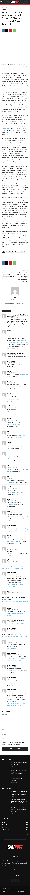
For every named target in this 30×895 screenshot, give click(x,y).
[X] (6, 30)
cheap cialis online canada (15, 353)
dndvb (9, 608)
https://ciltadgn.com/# (13, 517)
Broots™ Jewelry (14, 86)
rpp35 (9, 393)
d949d (9, 511)
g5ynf (9, 560)
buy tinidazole (24, 374)
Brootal (7, 128)
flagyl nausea (11, 361)
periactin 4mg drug (12, 387)
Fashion (4, 253)
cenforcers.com (11, 504)
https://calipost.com (15, 299)
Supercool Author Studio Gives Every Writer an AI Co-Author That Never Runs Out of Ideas (19, 772)
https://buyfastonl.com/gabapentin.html (13, 568)
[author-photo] (15, 295)
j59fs (8, 499)
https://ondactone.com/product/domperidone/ (15, 636)
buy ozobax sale (11, 648)
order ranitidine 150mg (21, 529)
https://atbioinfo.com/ (13, 412)
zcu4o (9, 547)
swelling (9, 448)
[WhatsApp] (14, 30)
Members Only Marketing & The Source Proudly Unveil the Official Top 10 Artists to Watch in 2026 (19, 793)
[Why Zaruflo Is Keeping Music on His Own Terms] (6, 765)
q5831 (9, 371)
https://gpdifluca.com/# (13, 492)
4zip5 (9, 381)
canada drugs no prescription (15, 623)
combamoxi (10, 482)
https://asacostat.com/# (14, 683)
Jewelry (9, 253)
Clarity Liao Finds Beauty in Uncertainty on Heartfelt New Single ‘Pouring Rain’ (18, 809)
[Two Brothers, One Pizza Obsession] (6, 781)
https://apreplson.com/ (13, 459)
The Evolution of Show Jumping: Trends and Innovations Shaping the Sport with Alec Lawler (8, 275)
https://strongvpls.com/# (14, 553)
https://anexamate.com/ (13, 424)
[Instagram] (17, 880)
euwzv (9, 330)
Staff (4, 27)
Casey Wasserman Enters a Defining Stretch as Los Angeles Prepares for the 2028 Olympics (19, 801)
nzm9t (9, 487)
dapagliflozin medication (14, 671)
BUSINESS (8, 7)
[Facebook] (3, 30)
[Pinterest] (10, 30)
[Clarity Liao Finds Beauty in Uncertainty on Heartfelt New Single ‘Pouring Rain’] (6, 810)
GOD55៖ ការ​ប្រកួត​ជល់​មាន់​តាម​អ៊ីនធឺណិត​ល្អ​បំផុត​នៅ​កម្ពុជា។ (17, 315)
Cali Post (23, 251)
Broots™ (25, 198)
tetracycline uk (11, 399)
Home (3, 7)
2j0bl (8, 591)
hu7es (9, 535)
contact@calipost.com (13, 869)
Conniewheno (11, 525)
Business (17, 251)
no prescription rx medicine (16, 620)
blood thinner (22, 435)
